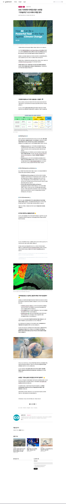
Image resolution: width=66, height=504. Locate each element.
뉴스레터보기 (37, 255)
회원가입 (28, 255)
